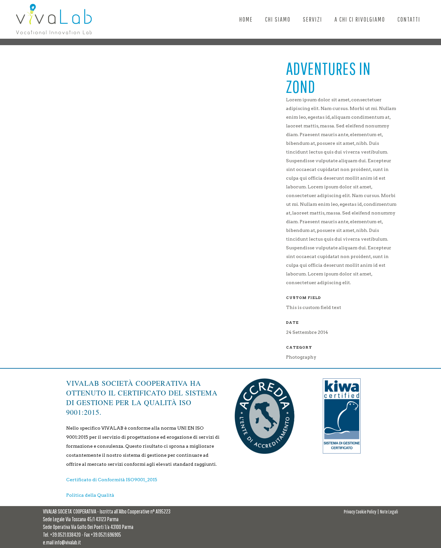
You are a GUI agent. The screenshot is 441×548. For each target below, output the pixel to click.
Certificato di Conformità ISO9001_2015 (111, 479)
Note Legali (389, 511)
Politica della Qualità (90, 495)
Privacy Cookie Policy (360, 511)
